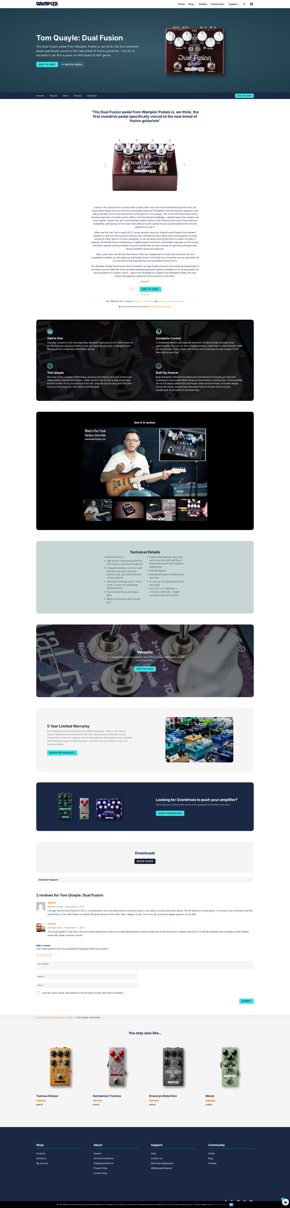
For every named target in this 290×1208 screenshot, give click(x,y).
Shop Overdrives (170, 814)
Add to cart (47, 64)
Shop (191, 4)
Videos (65, 95)
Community (217, 4)
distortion (163, 301)
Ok (231, 1204)
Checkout (41, 1159)
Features (53, 95)
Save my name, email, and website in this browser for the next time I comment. (83, 994)
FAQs (153, 1154)
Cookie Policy (100, 1174)
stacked (180, 301)
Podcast (212, 1164)
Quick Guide (145, 862)
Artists (211, 1154)
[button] (105, 165)
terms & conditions (220, 1204)
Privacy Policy (101, 1169)
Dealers (203, 4)
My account (42, 1164)
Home (181, 4)
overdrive (172, 301)
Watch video (73, 64)
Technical (78, 95)
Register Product (62, 754)
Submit (246, 1002)
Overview (40, 95)
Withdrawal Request (161, 1169)
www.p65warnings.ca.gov (160, 306)
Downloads (92, 95)
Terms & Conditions (104, 1159)
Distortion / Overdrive (143, 301)
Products (48, 1018)
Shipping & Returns (104, 1164)
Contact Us (156, 1159)
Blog (210, 1159)
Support (233, 4)
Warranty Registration (162, 1164)
